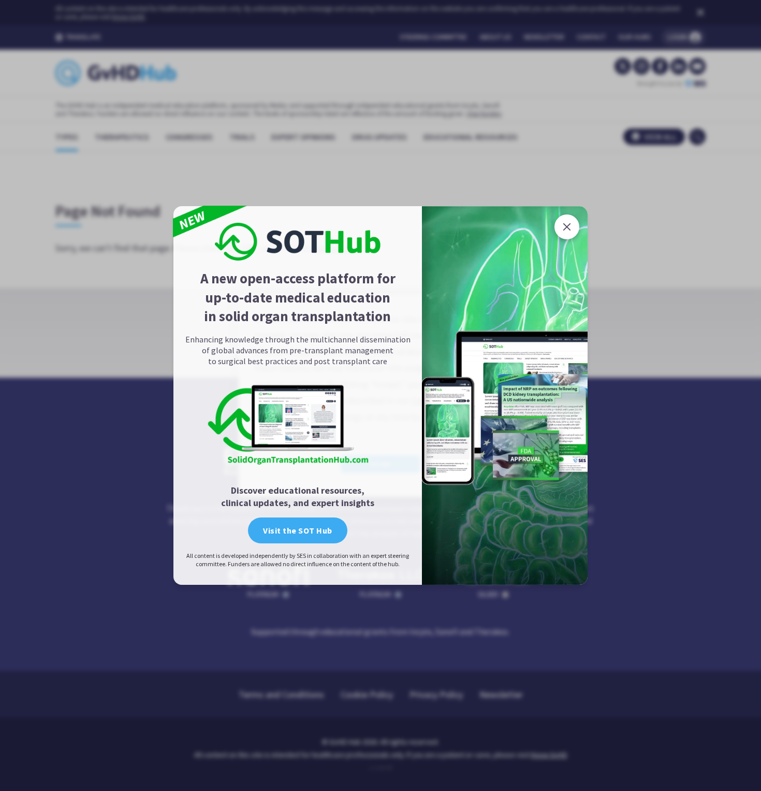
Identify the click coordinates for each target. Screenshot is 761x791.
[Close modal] (566, 226)
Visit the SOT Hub (297, 530)
